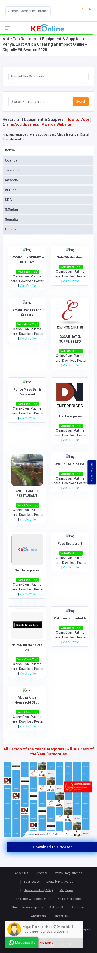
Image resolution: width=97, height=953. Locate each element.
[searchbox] (48, 76)
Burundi (11, 190)
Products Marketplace (27, 907)
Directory (41, 873)
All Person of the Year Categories (33, 749)
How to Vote (77, 119)
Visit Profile (28, 286)
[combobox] (48, 76)
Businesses (32, 881)
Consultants (37, 916)
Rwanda (11, 180)
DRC (8, 200)
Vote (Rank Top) (27, 271)
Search (81, 101)
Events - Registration (68, 873)
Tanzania (12, 170)
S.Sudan (11, 210)
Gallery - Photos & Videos (67, 907)
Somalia (11, 219)
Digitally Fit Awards (59, 881)
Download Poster (31, 281)
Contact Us (60, 916)
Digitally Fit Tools (69, 898)
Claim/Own (21, 276)
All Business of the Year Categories (62, 751)
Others (10, 229)
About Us (21, 873)
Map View (66, 890)
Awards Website (56, 124)
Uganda (11, 160)
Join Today (45, 943)
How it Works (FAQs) (38, 890)
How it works (91, 472)
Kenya (10, 150)
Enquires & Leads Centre (33, 898)
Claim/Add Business (21, 124)
